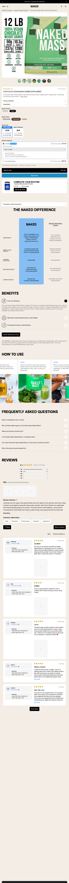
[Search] (7, 6)
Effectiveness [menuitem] (25, 521)
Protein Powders (7, 10)
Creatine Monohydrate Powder (23, 184)
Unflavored (6, 119)
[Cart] (65, 6)
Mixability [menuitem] (15, 521)
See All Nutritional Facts (11, 334)
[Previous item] (3, 381)
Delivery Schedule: (8, 146)
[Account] (61, 6)
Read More (23, 96)
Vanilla (24, 119)
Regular (5, 111)
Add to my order (20, 189)
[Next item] (65, 381)
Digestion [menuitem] (36, 521)
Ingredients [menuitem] (46, 521)
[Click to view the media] (19, 81)
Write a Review (60, 527)
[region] (20, 491)
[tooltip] (16, 500)
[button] (8, 491)
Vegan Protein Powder (21, 10)
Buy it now (34, 175)
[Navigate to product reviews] (34, 89)
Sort (49, 534)
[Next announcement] (66, 1)
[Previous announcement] (2, 1)
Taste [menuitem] (6, 521)
